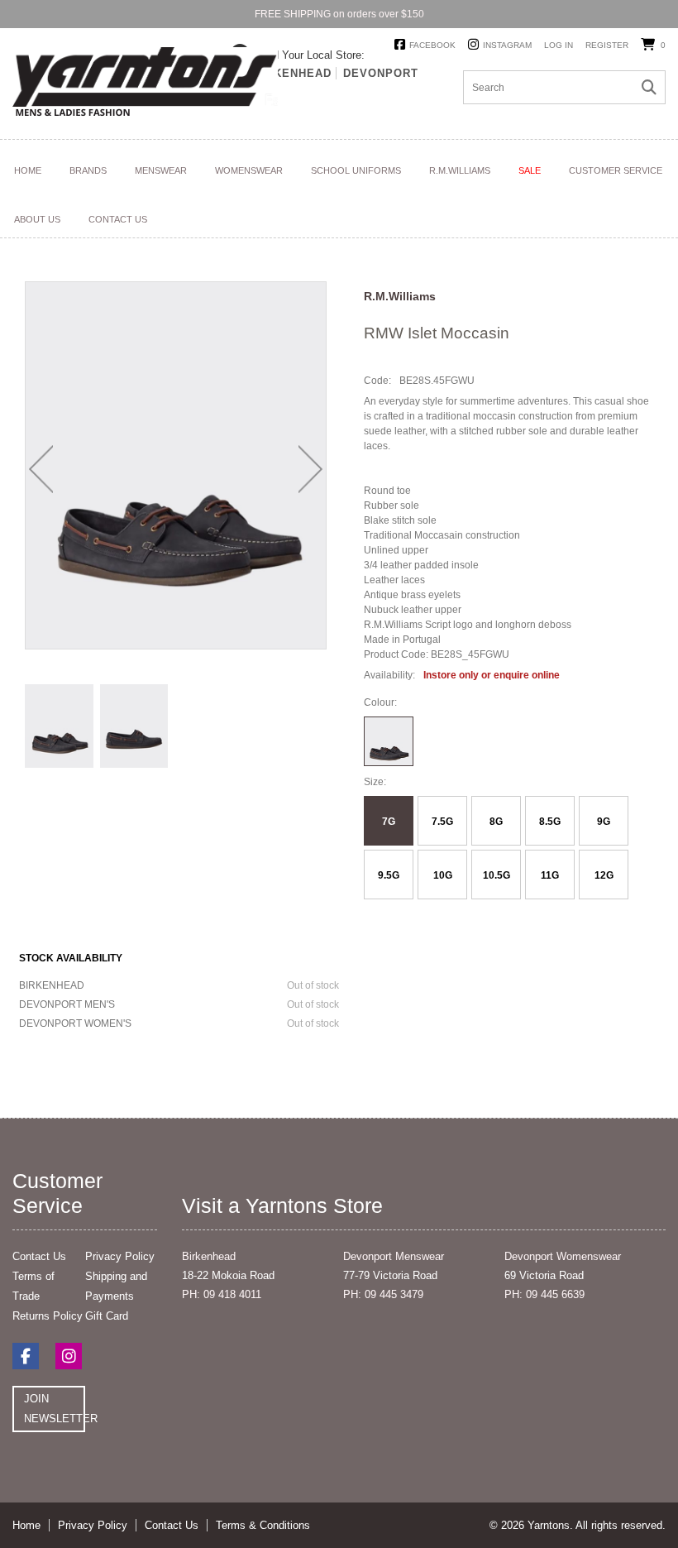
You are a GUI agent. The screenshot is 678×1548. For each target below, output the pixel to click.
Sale (529, 170)
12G (604, 875)
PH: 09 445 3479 (383, 1294)
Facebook (432, 45)
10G (442, 875)
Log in (558, 45)
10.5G (496, 875)
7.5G (442, 821)
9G (603, 821)
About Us (37, 219)
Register (606, 45)
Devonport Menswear (393, 1256)
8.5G (550, 821)
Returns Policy (47, 1316)
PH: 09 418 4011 (221, 1294)
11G (550, 875)
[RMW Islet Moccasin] (59, 725)
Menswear (161, 170)
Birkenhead (292, 73)
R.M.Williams (459, 170)
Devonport (380, 73)
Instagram (507, 45)
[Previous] (41, 469)
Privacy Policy (120, 1256)
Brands (88, 170)
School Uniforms (356, 170)
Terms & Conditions (263, 1525)
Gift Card (106, 1316)
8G (496, 821)
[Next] (310, 469)
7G (388, 821)
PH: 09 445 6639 (544, 1294)
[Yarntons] (145, 84)
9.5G (388, 875)
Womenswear (249, 170)
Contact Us (117, 219)
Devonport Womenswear (562, 1256)
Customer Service (615, 170)
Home (27, 170)
